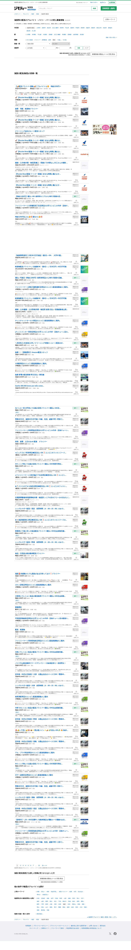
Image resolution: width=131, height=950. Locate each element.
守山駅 (39, 34)
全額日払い (45, 894)
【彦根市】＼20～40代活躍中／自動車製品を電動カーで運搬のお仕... (40, 820)
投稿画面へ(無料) (108, 8)
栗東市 (72, 28)
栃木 (73, 901)
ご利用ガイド (44, 928)
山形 (65, 898)
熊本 (77, 907)
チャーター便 (18, 611)
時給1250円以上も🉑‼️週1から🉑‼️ (29, 217)
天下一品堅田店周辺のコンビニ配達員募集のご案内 (34, 775)
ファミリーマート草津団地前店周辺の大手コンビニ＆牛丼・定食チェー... (42, 831)
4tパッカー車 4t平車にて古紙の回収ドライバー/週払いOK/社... (38, 408)
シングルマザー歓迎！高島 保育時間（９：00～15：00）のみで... (39, 797)
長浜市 (49, 28)
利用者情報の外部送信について (91, 928)
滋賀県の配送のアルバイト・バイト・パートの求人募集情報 (39, 20)
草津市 (62, 28)
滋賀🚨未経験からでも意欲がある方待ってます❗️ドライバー (37, 574)
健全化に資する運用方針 (79, 925)
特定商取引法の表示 (72, 928)
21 (39, 865)
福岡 (68, 907)
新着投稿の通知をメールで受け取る (103, 54)
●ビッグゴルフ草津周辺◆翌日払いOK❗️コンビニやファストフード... (40, 453)
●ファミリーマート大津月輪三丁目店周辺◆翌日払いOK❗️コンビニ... (40, 475)
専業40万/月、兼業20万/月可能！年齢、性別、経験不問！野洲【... (39, 419)
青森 (48, 898)
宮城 (56, 898)
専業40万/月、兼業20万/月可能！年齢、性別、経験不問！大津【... (39, 842)
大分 (81, 907)
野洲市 (83, 28)
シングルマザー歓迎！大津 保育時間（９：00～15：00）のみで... (39, 685)
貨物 (16, 102)
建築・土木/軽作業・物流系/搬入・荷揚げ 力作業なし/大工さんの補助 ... (41, 163)
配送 (37, 14)
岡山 (38, 907)
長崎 (85, 907)
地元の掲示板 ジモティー (82, 2)
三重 (42, 904)
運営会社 (103, 925)
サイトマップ (33, 928)
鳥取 (79, 904)
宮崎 (38, 910)
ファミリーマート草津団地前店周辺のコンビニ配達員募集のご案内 (39, 641)
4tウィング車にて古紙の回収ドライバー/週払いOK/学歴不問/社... (38, 464)
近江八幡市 (55, 28)
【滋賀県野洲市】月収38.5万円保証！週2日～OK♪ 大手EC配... (38, 255)
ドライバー (37, 40)
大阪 (51, 904)
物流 (33, 14)
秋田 (61, 898)
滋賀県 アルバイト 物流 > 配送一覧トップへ (102, 917)
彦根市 (44, 28)
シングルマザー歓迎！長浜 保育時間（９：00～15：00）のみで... (39, 509)
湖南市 (88, 28)
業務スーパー (18, 645)
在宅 (75, 891)
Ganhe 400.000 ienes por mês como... (29, 386)
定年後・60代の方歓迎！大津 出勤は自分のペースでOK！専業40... (40, 674)
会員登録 (112, 2)
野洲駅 (64, 34)
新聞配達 (44, 40)
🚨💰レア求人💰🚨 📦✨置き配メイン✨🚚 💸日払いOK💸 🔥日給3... (41, 730)
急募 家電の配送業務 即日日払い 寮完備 (29, 375)
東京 (51, 901)
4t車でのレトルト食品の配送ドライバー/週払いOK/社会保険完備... (39, 708)
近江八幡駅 (57, 34)
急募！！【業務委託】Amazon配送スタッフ (31, 352)
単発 (48, 891)
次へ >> (44, 865)
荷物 (16, 271)
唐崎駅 (32, 345)
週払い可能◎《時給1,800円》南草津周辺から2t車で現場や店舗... (39, 278)
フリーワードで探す (57, 928)
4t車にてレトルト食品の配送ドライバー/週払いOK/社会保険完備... (39, 652)
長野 (46, 901)
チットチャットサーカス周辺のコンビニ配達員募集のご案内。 (38, 320)
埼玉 (55, 901)
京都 (59, 904)
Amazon (17, 390)
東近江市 (99, 28)
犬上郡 (34, 30)
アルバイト (26, 14)
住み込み (80, 891)
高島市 (93, 28)
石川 (82, 898)
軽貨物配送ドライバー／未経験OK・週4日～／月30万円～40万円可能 (40, 266)
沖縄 (48, 910)
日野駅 (38, 300)
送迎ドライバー (63, 891)
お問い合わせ (93, 925)
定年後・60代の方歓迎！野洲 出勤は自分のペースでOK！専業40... (40, 719)
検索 (94, 8)
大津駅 (28, 34)
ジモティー (17, 14)
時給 (16, 90)
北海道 (43, 898)
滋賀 (37, 88)
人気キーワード (110, 19)
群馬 (78, 901)
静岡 (46, 904)
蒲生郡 (28, 30)
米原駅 (45, 34)
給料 (16, 379)
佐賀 (72, 907)
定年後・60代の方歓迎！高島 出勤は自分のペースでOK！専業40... (40, 741)
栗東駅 (69, 34)
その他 (64, 40)
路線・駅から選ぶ (111, 37)
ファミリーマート (19, 291)
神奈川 (64, 901)
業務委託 (18, 607)
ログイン (103, 2)
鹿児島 (43, 910)
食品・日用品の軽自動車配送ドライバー (30, 553)
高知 (64, 907)
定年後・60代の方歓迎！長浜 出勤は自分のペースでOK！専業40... (40, 808)
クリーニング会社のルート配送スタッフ (30, 131)
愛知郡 (110, 28)
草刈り (39, 894)
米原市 (105, 28)
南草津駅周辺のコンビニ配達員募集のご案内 (31, 697)
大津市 (38, 28)
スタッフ (17, 210)
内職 (38, 891)
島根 (83, 904)
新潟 (73, 898)
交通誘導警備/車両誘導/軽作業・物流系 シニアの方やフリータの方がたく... (42, 497)
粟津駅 (32, 555)
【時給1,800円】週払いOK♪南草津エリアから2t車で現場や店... (38, 196)
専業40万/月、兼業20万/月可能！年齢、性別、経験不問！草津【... (39, 786)
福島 (69, 898)
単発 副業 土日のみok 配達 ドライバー (31, 441)
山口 (46, 907)
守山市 (67, 28)
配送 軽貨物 (21, 629)
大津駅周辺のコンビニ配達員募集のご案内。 (31, 363)
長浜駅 (82, 34)
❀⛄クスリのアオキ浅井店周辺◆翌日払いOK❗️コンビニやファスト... (41, 486)
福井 (38, 901)
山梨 (42, 901)
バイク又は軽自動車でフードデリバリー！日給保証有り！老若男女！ (40, 663)
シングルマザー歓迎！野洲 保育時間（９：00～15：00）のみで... (39, 542)
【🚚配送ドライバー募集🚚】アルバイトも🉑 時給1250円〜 (38, 86)
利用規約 (28, 925)
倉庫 (49, 40)
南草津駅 (75, 34)
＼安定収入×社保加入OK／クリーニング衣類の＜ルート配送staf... (39, 343)
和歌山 (74, 904)
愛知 (82, 901)
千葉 (59, 901)
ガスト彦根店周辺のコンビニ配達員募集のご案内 (33, 585)
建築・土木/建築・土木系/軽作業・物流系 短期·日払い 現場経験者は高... (41, 309)
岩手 (52, 898)
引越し (59, 40)
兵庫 (55, 904)
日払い (43, 891)
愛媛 (59, 907)
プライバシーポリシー (40, 925)
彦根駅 (50, 34)
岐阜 (38, 904)
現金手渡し (54, 891)
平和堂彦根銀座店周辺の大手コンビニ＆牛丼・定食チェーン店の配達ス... (42, 618)
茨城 (69, 901)
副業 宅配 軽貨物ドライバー (26, 109)
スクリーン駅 (34, 822)
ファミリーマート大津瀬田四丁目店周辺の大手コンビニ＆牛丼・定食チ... (42, 206)
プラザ (16, 757)
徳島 (51, 907)
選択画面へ (40, 914)
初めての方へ (94, 2)
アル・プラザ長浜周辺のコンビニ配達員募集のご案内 (34, 752)
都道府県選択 (31, 9)
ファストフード (18, 325)
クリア (86, 48)
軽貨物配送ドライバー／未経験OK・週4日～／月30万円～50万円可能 (40, 298)
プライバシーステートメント (59, 925)
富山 (78, 898)
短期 (70, 891)
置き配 (16, 113)
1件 (16, 667)
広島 (42, 907)
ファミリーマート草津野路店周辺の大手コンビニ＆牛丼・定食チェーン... (42, 430)
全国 (38, 898)
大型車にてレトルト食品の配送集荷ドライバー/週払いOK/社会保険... (40, 596)
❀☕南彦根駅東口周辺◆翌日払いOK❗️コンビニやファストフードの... (41, 520)
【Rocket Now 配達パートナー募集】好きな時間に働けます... (38, 174)
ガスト (16, 589)
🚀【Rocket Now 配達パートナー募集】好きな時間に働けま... (38, 97)
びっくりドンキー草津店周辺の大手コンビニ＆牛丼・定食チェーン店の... (42, 332)
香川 (55, 907)
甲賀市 (77, 28)
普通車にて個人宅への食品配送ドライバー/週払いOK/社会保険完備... (40, 531)
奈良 (69, 904)
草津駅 (34, 34)
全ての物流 (30, 40)
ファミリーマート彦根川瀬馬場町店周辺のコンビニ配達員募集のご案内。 (42, 287)
